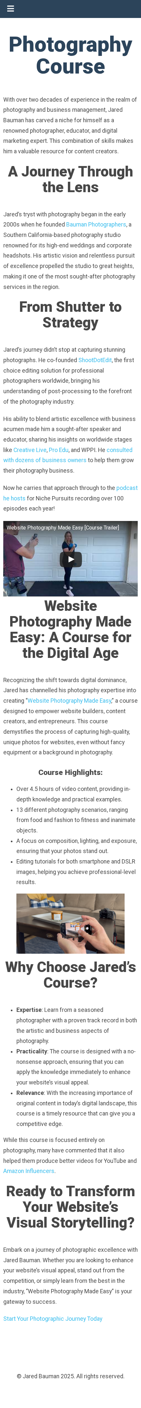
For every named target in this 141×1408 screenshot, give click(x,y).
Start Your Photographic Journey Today (52, 1319)
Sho (83, 360)
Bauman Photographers (96, 224)
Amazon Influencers (28, 1171)
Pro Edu (59, 450)
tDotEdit (101, 360)
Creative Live (30, 450)
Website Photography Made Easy (69, 700)
